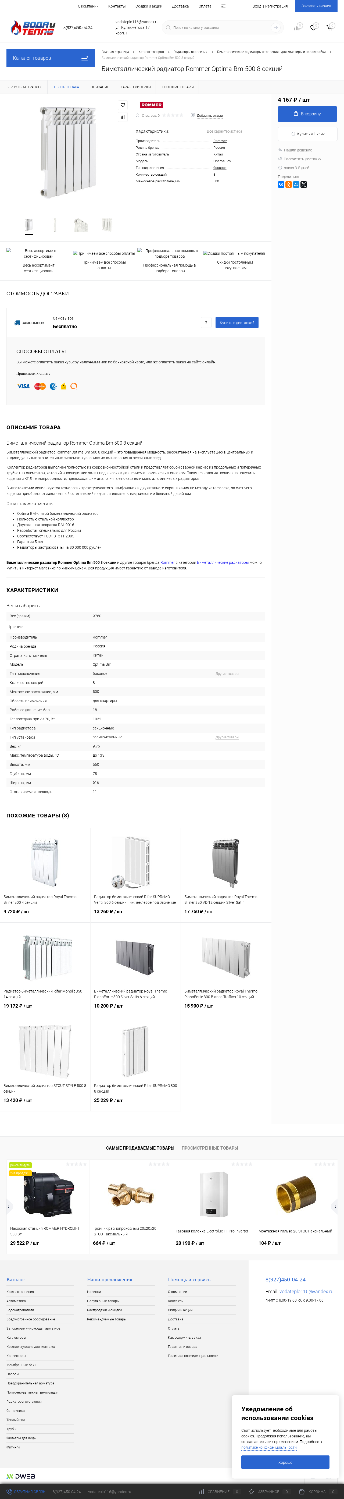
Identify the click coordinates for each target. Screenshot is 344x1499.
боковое (220, 168)
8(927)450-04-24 (67, 1492)
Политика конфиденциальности (193, 1356)
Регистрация (276, 6)
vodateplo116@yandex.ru (307, 1291)
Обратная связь (29, 1492)
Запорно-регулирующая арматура (33, 1328)
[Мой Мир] (296, 184)
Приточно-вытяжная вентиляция (32, 1392)
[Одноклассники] (288, 184)
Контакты (117, 6)
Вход (257, 6)
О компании (88, 6)
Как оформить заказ (184, 1337)
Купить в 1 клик (311, 134)
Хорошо (285, 1462)
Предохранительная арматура (30, 1383)
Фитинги (13, 1447)
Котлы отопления (20, 1292)
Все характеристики (224, 131)
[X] (303, 184)
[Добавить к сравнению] (123, 117)
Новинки (94, 1292)
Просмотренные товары (210, 1148)
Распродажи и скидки (104, 1310)
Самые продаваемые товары (140, 1148)
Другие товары (227, 674)
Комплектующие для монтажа (30, 1347)
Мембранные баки (21, 1365)
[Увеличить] (68, 152)
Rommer (220, 141)
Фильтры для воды (21, 1438)
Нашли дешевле (298, 150)
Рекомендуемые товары (107, 1319)
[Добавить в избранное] (123, 105)
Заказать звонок (316, 6)
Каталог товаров (32, 58)
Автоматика (16, 1301)
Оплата (205, 6)
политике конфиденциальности (269, 1447)
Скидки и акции (148, 6)
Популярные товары (103, 1301)
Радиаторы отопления (24, 1401)
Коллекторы (16, 1337)
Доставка (180, 6)
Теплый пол (15, 1420)
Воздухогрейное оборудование (30, 1319)
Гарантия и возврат (183, 1347)
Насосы (12, 1374)
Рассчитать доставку (302, 159)
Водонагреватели (20, 1310)
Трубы (11, 1429)
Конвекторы (16, 1356)
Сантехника (15, 1411)
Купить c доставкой (237, 323)
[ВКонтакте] (281, 184)
